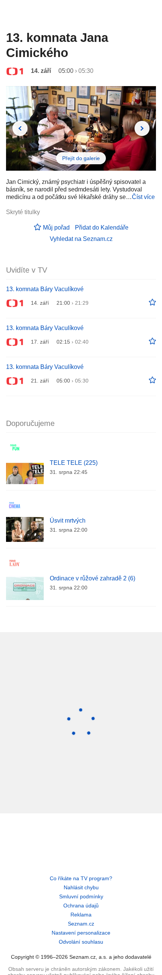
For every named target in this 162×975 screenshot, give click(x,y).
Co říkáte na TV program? (81, 878)
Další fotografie (142, 128)
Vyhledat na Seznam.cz (81, 239)
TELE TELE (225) (74, 463)
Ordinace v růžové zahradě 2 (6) (92, 578)
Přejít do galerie (81, 158)
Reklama (81, 915)
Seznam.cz (81, 924)
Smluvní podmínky (81, 896)
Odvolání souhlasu (81, 942)
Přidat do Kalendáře (101, 227)
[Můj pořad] (152, 302)
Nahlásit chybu (81, 887)
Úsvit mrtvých (68, 520)
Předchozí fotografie (20, 128)
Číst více (143, 197)
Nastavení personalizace (81, 933)
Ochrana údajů (81, 905)
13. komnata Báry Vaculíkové (45, 289)
